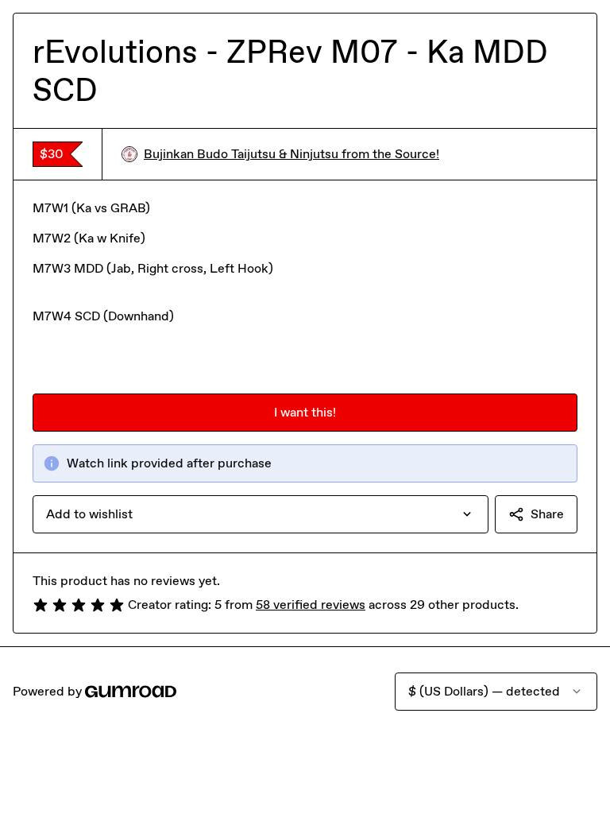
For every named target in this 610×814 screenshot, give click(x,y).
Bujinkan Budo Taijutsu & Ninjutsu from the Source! (291, 153)
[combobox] (260, 514)
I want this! (305, 412)
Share (547, 513)
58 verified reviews (310, 604)
